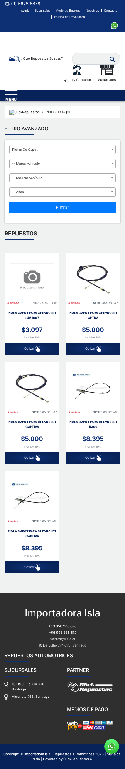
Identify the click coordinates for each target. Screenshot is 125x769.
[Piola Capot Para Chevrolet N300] (93, 388)
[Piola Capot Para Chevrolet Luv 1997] (32, 279)
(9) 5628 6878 (25, 3)
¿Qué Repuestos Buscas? (41, 58)
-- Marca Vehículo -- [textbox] (28, 163)
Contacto (110, 10)
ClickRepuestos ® (77, 759)
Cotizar (29, 348)
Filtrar (62, 207)
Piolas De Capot (59, 112)
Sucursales (42, 10)
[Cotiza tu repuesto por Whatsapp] (114, 25)
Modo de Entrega (68, 10)
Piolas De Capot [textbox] (25, 149)
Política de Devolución (69, 17)
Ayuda (25, 10)
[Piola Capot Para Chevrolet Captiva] (32, 388)
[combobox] (62, 149)
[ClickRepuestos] (24, 112)
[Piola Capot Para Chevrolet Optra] (93, 279)
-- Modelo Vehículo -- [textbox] (29, 178)
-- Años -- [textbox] (20, 192)
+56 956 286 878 (62, 626)
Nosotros (92, 10)
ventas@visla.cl (62, 639)
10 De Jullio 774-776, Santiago (62, 645)
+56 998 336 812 (62, 632)
